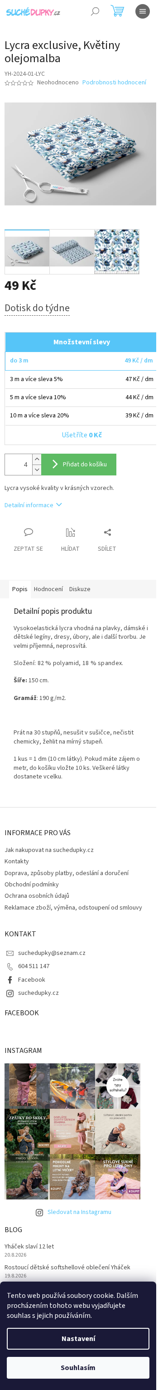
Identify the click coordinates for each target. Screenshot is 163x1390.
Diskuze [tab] (80, 589)
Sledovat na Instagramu (79, 1212)
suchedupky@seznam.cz (52, 953)
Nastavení (78, 1339)
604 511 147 (33, 966)
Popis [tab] (20, 589)
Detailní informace (29, 505)
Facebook (31, 979)
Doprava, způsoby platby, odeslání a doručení (67, 873)
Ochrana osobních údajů (37, 896)
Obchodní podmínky (32, 884)
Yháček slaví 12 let (29, 1247)
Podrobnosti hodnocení (114, 82)
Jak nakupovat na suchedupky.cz (49, 850)
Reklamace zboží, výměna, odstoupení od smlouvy (73, 907)
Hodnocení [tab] (48, 589)
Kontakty (17, 861)
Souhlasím (78, 1368)
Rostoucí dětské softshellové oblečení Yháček (67, 1267)
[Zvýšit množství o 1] (36, 459)
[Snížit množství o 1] (36, 470)
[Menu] (143, 11)
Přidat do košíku (85, 464)
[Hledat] (95, 11)
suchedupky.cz (38, 993)
